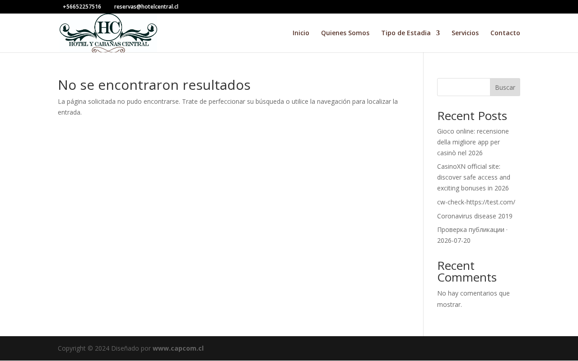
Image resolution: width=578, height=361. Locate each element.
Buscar (505, 87)
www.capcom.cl (178, 348)
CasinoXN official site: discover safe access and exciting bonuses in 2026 (473, 177)
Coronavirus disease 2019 (475, 216)
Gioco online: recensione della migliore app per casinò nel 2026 (473, 142)
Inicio (301, 33)
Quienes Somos (345, 33)
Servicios (465, 33)
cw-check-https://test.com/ (476, 202)
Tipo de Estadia (406, 33)
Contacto (505, 33)
